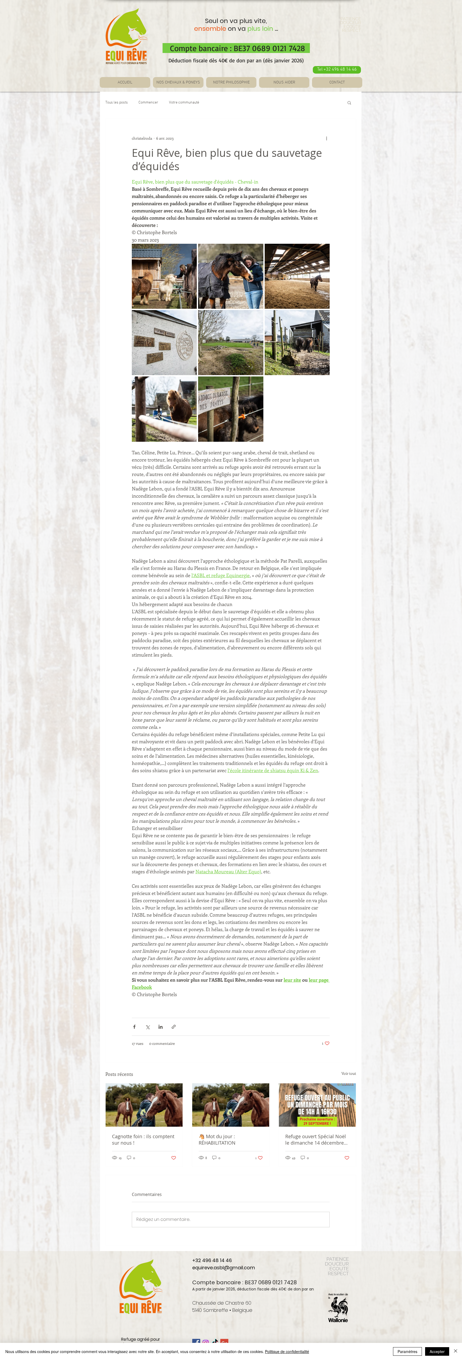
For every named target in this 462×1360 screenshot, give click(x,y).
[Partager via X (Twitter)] (147, 1026)
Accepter (437, 1351)
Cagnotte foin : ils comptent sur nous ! (143, 1139)
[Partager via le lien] (173, 1026)
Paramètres (407, 1351)
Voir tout (348, 1073)
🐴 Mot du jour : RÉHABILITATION (217, 1139)
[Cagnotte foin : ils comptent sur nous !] (144, 1105)
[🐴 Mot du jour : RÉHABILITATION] (230, 1105)
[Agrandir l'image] (164, 276)
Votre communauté (184, 102)
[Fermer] (455, 1351)
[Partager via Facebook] (134, 1026)
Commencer (148, 102)
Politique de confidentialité (287, 1351)
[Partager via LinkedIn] (160, 1026)
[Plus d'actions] (326, 138)
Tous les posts (116, 102)
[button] (349, 102)
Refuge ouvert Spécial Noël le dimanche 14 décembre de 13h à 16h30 (315, 1139)
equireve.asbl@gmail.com (223, 1267)
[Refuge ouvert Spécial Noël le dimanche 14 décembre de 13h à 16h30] (317, 1105)
